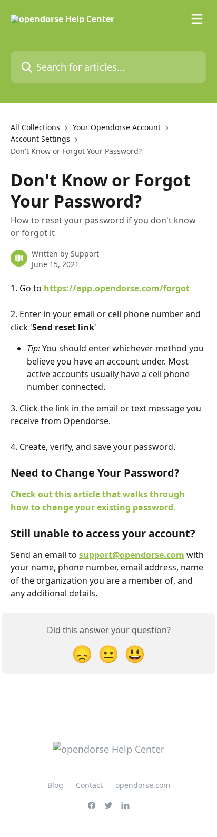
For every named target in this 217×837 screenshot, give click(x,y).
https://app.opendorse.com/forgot (117, 288)
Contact (89, 785)
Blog (55, 785)
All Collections (35, 127)
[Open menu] (197, 19)
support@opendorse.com (131, 554)
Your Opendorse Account (117, 127)
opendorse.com (142, 785)
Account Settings (40, 139)
